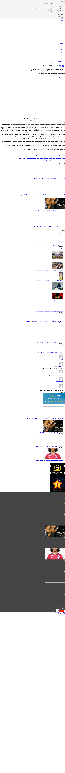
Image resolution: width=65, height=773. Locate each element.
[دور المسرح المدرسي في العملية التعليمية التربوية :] (57, 298)
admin (62, 359)
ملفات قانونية (60, 61)
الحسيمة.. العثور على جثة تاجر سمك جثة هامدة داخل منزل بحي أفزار (51, 11)
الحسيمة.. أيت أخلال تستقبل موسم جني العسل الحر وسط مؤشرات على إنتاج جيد (49, 12)
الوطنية (62, 45)
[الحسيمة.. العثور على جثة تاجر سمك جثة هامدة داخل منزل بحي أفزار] (55, 604)
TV (62, 57)
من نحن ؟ (61, 498)
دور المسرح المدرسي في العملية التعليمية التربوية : (54, 300)
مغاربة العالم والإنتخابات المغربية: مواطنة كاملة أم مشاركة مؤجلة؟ (51, 10)
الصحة (62, 58)
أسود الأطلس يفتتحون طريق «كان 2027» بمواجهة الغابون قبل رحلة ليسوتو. (50, 6)
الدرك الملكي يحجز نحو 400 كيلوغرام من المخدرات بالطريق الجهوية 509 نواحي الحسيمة (48, 8)
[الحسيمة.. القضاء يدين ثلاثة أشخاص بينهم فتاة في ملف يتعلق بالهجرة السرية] (55, 208)
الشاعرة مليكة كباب (59, 388)
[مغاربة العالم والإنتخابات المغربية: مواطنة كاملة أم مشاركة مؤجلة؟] (55, 593)
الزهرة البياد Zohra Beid (59, 366)
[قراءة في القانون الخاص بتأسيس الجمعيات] (57, 289)
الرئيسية (61, 41)
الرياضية (61, 54)
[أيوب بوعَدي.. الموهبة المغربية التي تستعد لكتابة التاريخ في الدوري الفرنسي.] (57, 351)
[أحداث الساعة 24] (61, 21)
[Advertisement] (32, 30)
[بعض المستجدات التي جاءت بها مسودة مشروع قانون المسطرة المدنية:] (57, 258)
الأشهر (62, 248)
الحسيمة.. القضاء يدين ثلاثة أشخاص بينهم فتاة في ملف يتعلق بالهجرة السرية (50, 5)
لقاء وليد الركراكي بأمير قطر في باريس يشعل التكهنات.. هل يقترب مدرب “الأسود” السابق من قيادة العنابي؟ (43, 195)
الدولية (62, 46)
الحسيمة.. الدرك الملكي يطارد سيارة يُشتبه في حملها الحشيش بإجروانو (51, 9)
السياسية (61, 43)
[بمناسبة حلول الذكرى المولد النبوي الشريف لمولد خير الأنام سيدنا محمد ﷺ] (55, 176)
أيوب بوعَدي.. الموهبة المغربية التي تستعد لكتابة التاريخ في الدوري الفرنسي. (50, 7)
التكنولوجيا (61, 49)
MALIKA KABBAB (59, 373)
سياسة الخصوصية (60, 499)
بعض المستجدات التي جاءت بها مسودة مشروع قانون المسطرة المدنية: (50, 260)
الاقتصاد (61, 48)
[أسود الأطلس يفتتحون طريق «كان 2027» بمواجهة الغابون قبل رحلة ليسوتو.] (55, 224)
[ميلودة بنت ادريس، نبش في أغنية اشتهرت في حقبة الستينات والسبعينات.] (61, 279)
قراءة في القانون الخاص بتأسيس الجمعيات (55, 291)
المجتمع (61, 60)
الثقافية (61, 52)
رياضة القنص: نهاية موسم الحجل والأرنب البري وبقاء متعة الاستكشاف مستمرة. (49, 270)
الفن (62, 55)
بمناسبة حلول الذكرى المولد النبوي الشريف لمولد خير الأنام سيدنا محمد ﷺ (50, 3)
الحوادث (61, 51)
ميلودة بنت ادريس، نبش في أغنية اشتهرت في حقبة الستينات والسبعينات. (50, 280)
